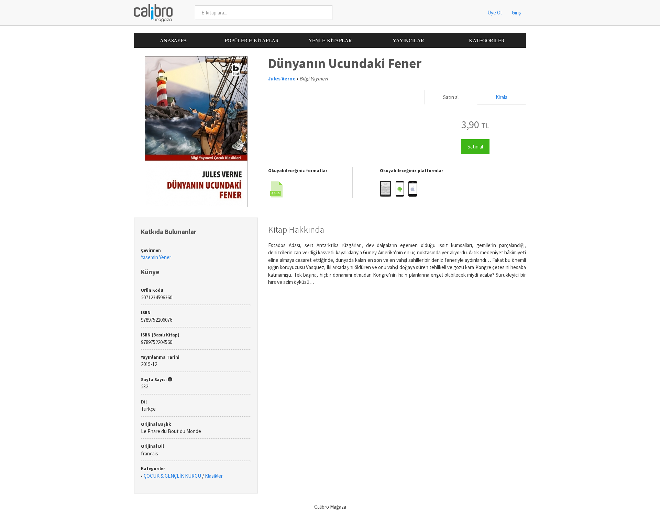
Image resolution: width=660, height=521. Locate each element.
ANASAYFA (173, 40)
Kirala (501, 97)
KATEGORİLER (487, 40)
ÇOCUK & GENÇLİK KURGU (172, 476)
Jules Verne (282, 78)
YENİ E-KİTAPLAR (330, 40)
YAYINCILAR (408, 40)
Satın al (451, 97)
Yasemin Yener (156, 257)
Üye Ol (494, 12)
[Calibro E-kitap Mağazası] (151, 12)
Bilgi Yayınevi (313, 78)
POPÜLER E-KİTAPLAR (252, 40)
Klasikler (214, 476)
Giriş (516, 12)
